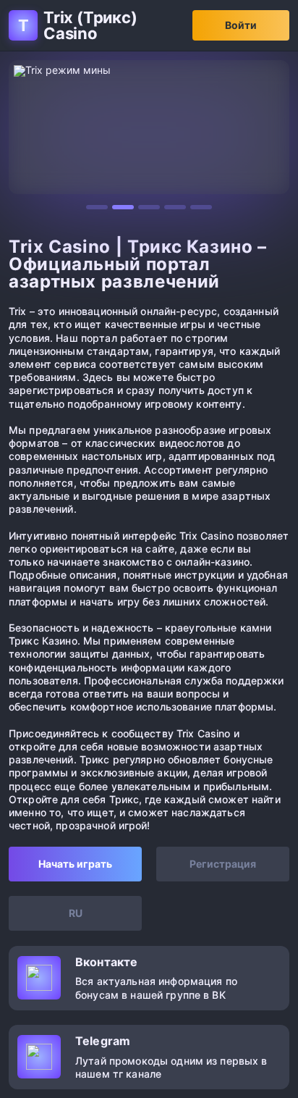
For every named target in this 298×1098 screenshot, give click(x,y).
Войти (241, 25)
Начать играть (75, 864)
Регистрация (223, 864)
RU (75, 913)
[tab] (97, 207)
